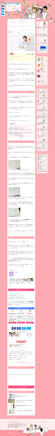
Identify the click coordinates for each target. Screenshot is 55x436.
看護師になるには (45, 421)
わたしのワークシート (14, 58)
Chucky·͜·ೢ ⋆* (13, 31)
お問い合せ (19, 417)
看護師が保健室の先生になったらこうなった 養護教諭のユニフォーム (42, 35)
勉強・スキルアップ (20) (41, 161)
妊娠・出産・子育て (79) (41, 169)
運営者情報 (9, 417)
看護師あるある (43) (40, 165)
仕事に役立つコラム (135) (41, 155)
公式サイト (13, 322)
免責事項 (14, 417)
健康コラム (43, 422)
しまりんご (43, 64)
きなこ (45, 95)
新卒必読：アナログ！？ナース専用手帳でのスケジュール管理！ (18, 283)
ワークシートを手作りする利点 (15, 56)
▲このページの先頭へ (44, 417)
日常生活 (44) (39, 166)
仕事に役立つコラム (14, 20)
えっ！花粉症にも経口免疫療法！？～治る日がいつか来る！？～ (12, 283)
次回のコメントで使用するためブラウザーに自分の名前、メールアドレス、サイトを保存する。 (19, 374)
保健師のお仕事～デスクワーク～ (22, 396)
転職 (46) (38, 158)
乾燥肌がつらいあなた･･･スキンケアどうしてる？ (24, 282)
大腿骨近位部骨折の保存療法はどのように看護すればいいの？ (42, 110)
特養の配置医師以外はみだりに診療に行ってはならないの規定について (42, 117)
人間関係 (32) (39, 159)
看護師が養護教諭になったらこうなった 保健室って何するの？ (42, 130)
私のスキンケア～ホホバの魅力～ (15, 359)
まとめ (11, 59)
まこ (41, 75)
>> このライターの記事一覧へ (21, 362)
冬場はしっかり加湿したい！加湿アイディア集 (30, 282)
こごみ (42, 59)
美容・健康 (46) (40, 162)
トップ (9, 20)
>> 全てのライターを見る (42, 84)
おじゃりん (43, 70)
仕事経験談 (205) (40, 156)
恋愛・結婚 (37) (40, 168)
